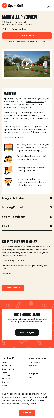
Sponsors (33, 365)
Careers (5, 382)
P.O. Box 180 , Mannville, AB (14, 22)
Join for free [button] (27, 35)
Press (4, 385)
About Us (6, 378)
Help (31, 377)
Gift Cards (6, 375)
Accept (27, 412)
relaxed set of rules (35, 101)
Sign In (48, 6)
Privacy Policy (28, 403)
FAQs (4, 372)
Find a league (27, 332)
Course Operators (37, 362)
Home (5, 362)
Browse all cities (9, 369)
